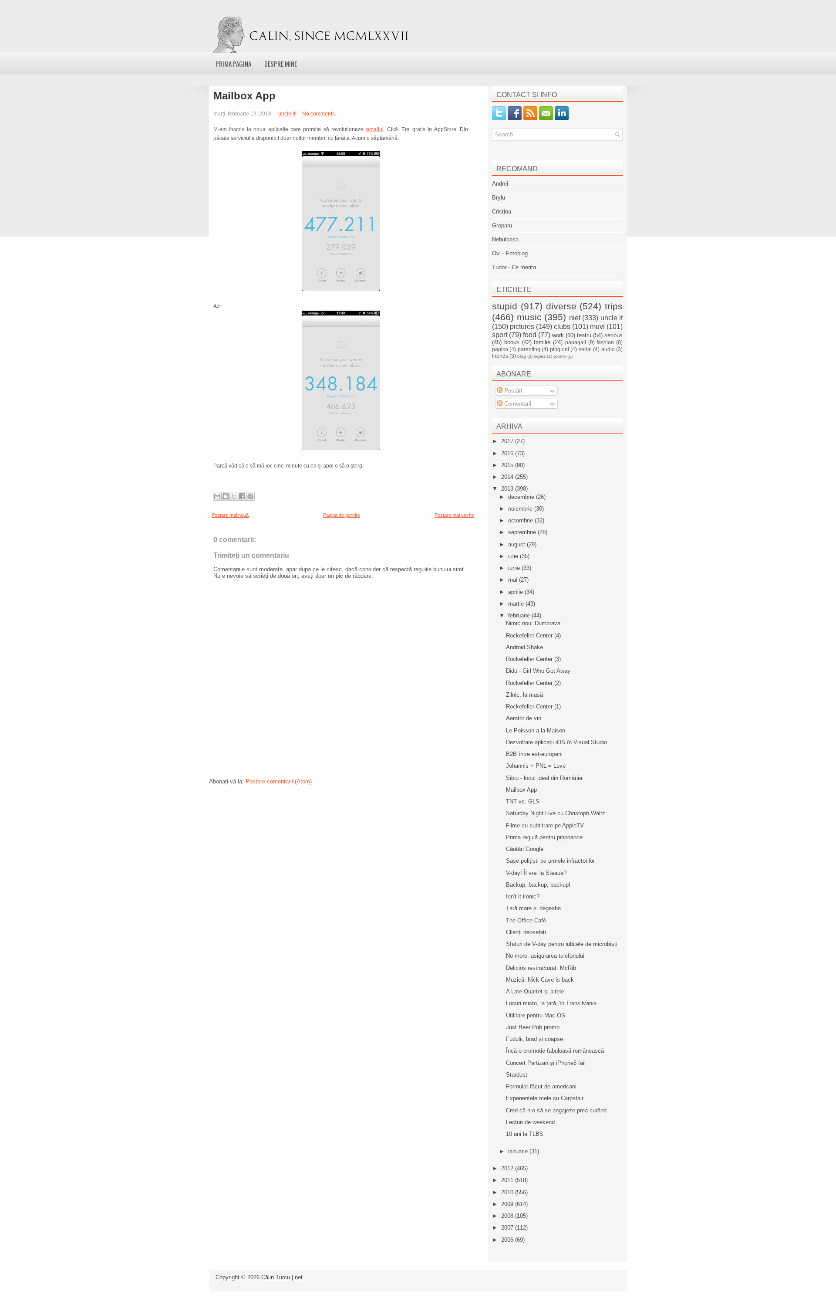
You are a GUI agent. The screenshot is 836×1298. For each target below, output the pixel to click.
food (529, 335)
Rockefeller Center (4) (533, 635)
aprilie (516, 592)
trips (614, 306)
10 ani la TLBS (524, 1134)
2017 (508, 441)
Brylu (498, 197)
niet (574, 318)
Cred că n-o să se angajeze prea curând (556, 1110)
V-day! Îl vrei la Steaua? (536, 873)
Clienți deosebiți (526, 932)
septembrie (523, 532)
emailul (375, 129)
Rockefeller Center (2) (533, 683)
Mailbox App (244, 96)
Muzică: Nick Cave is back (540, 979)
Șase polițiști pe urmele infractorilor (550, 860)
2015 (508, 465)
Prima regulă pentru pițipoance (544, 837)
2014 (508, 477)
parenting (529, 349)
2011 (508, 1180)
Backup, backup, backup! (538, 884)
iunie (515, 568)
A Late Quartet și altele (535, 991)
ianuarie (518, 1151)
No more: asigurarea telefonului (545, 955)
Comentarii (516, 403)
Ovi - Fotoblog (510, 253)
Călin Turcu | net (282, 1277)
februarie (520, 615)
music (529, 317)
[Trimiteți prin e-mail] (217, 496)
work (558, 335)
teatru (584, 335)
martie (517, 603)
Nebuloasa (505, 239)
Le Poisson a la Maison (535, 730)
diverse (561, 306)
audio (608, 349)
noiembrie (521, 508)
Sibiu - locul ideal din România (544, 778)
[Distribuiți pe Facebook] (242, 496)
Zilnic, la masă (524, 694)
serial (585, 349)
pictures (522, 326)
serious (613, 335)
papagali (575, 342)
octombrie (521, 520)
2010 (508, 1192)
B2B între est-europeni (534, 754)
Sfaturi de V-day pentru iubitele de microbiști (561, 944)
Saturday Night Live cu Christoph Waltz (555, 813)
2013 (508, 488)
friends (500, 356)
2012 (508, 1168)
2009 (508, 1204)
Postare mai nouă (230, 515)
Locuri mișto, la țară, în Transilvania (551, 1003)
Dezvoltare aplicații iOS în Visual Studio (556, 742)
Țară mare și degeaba (533, 908)
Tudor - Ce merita (514, 267)
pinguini (559, 349)
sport (499, 335)
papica (500, 349)
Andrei (500, 183)
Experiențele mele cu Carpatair (544, 1098)
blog (521, 356)
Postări (512, 390)
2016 (508, 453)
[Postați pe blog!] (225, 496)
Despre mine (280, 63)
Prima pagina (233, 63)
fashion (605, 342)
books (511, 342)
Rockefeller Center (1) (533, 706)
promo (559, 356)
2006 (508, 1240)
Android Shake (524, 647)
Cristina (501, 211)
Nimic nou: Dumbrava (533, 623)
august (517, 544)
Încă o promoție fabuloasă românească (555, 1050)
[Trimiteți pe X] (233, 496)
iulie (514, 556)
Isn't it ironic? (522, 896)
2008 (508, 1216)
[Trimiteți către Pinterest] (250, 496)
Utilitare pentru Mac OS (535, 1015)
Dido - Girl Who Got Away (538, 671)
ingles (540, 356)
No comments (318, 114)
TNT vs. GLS (522, 801)
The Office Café (526, 920)
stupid (504, 306)
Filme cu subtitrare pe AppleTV (545, 825)
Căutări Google (524, 849)
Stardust (516, 1074)
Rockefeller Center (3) (533, 659)
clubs (562, 326)
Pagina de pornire (341, 515)
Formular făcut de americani (541, 1086)
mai (513, 579)
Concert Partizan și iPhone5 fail (546, 1063)
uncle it (286, 114)
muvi (597, 326)
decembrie (522, 497)
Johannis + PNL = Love (536, 766)
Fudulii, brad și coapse (534, 1039)
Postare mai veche (454, 515)
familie (542, 342)
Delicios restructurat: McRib (541, 968)
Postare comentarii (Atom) (279, 781)
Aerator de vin (523, 718)
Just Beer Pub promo (533, 1027)
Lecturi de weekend (530, 1122)
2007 (508, 1227)
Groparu (502, 225)
